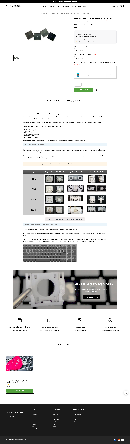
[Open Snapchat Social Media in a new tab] (17, 417)
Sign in (113, 6)
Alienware (34, 414)
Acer (33, 412)
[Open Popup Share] (96, 90)
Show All (34, 429)
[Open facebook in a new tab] (7, 417)
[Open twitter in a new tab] (10, 417)
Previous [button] (35, 1)
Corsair (34, 424)
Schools (54, 426)
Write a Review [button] (96, 21)
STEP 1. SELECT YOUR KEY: (82, 46)
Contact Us (65, 164)
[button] (126, 393)
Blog (54, 424)
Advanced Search (77, 414)
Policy (54, 417)
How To (54, 422)
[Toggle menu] (7, 6)
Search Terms (76, 412)
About (54, 412)
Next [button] (94, 1)
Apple (33, 417)
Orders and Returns (77, 417)
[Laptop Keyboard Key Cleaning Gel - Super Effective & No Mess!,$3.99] (19, 363)
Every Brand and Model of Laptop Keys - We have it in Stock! (65, 1)
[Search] (117, 6)
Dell (33, 426)
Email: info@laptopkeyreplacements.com (16, 412)
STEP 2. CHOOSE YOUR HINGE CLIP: (85, 54)
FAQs (74, 422)
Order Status (56, 419)
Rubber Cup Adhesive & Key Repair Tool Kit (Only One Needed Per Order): (95, 63)
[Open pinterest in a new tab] (13, 417)
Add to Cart (19, 391)
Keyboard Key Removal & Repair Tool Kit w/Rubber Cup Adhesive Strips (97, 75)
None (80, 69)
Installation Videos (91, 297)
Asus (33, 419)
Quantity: (77, 81)
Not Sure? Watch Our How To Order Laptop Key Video (65, 219)
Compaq (34, 422)
